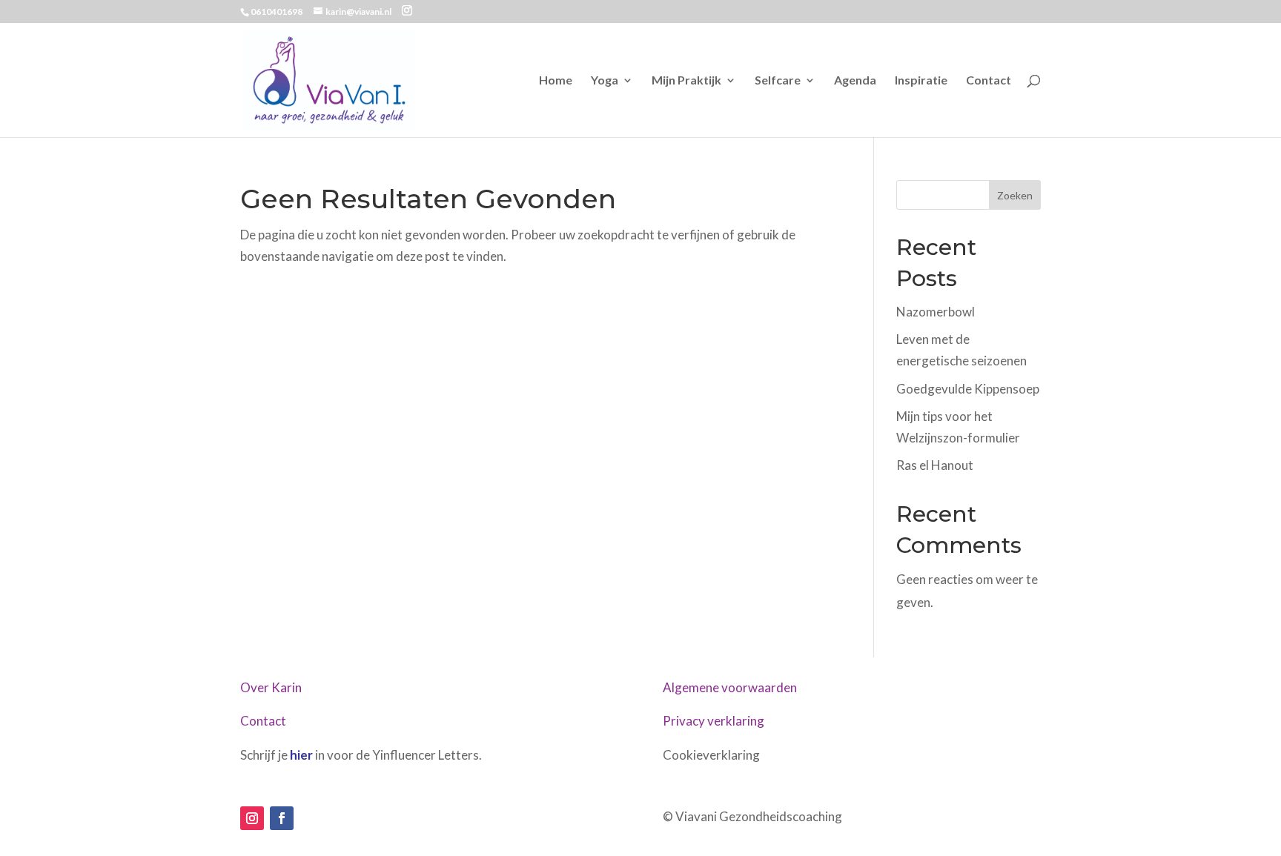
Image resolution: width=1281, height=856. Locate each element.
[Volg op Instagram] (252, 818)
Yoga (604, 81)
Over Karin (271, 687)
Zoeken (1015, 195)
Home (555, 81)
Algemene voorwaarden (730, 687)
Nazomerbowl (935, 311)
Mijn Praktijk (686, 81)
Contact (988, 81)
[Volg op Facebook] (282, 818)
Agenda (855, 81)
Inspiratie (921, 81)
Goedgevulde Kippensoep (967, 389)
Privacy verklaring (713, 721)
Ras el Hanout (934, 465)
